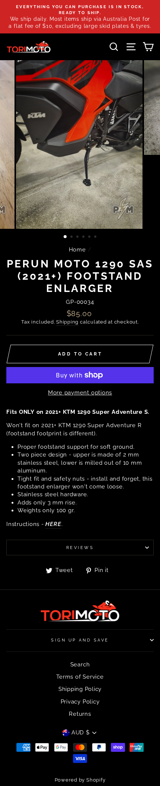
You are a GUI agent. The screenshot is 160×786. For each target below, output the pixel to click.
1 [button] (65, 237)
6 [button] (96, 237)
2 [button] (72, 237)
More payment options (80, 392)
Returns (80, 714)
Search (80, 664)
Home (77, 249)
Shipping (67, 322)
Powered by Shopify (80, 780)
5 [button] (90, 237)
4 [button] (84, 237)
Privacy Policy (80, 701)
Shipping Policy (80, 689)
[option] (80, 17)
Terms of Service (79, 676)
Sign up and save (80, 640)
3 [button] (78, 237)
